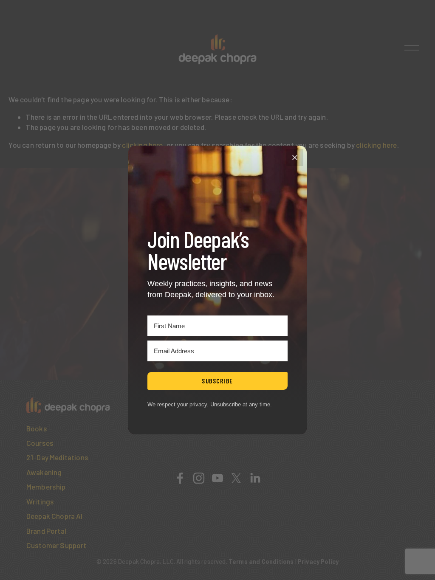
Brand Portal (46, 531)
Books (36, 428)
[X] (236, 478)
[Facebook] (180, 478)
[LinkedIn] (255, 478)
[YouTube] (217, 478)
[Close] (294, 157)
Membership (46, 486)
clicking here (142, 145)
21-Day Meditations (57, 457)
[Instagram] (199, 478)
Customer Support (56, 545)
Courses (40, 443)
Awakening (44, 472)
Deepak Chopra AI (54, 516)
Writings (40, 501)
